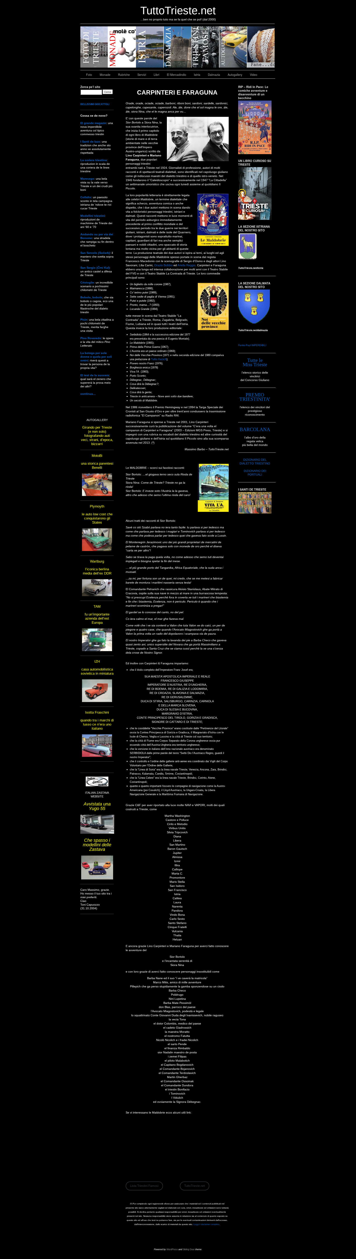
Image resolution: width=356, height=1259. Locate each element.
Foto (89, 75)
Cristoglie (87, 282)
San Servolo (95, 252)
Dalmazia (214, 75)
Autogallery (235, 75)
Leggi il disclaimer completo (206, 1224)
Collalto (85, 197)
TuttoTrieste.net (178, 10)
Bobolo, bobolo (91, 297)
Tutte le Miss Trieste (255, 362)
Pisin (83, 319)
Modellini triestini (92, 215)
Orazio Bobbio (163, 265)
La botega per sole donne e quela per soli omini (96, 356)
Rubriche (124, 75)
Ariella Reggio (186, 265)
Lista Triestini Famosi (144, 1185)
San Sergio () (95, 267)
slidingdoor (94, 47)
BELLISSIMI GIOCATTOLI (94, 104)
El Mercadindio (176, 75)
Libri (156, 75)
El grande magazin (93, 123)
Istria (197, 75)
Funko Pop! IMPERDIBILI (252, 345)
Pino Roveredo (90, 338)
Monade (105, 75)
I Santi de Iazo (90, 141)
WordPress (172, 1249)
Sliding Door (189, 1249)
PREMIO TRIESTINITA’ (254, 397)
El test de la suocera (94, 375)
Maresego (87, 178)
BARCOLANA (255, 429)
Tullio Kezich (158, 359)
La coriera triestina (93, 160)
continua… (88, 393)
